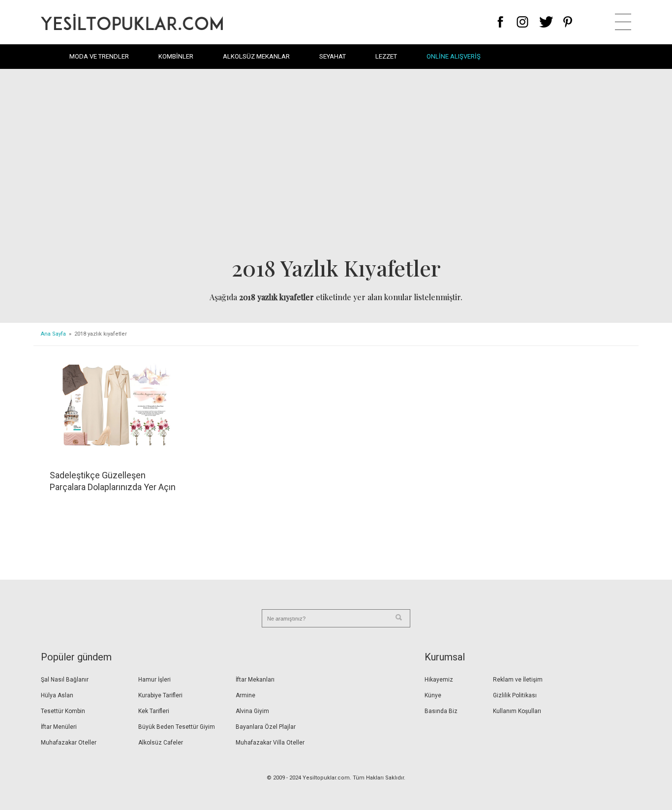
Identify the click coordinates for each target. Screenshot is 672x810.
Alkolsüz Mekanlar (256, 56)
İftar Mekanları (255, 679)
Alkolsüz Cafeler (160, 742)
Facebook (500, 22)
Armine (245, 695)
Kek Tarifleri (153, 711)
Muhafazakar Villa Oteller (270, 742)
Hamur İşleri (154, 679)
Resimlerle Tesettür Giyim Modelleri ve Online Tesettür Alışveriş (132, 22)
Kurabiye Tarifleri (160, 695)
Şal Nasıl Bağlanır (65, 679)
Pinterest (568, 22)
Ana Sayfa (53, 334)
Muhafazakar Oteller (68, 742)
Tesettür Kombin (63, 711)
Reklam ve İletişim (518, 679)
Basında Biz (441, 711)
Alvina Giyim (252, 711)
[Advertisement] (336, 165)
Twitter (546, 22)
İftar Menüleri (59, 726)
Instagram (522, 22)
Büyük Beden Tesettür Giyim (176, 726)
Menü (623, 22)
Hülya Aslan (57, 695)
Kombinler (175, 56)
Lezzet (386, 56)
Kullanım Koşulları (517, 711)
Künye (433, 695)
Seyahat (332, 56)
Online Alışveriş (454, 56)
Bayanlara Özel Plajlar (266, 726)
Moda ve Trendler (99, 56)
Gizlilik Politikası (515, 695)
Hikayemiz (439, 679)
